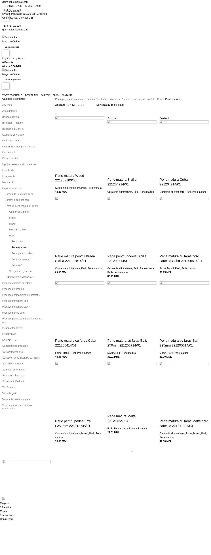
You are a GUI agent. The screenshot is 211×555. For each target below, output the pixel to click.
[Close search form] (4, 4)
